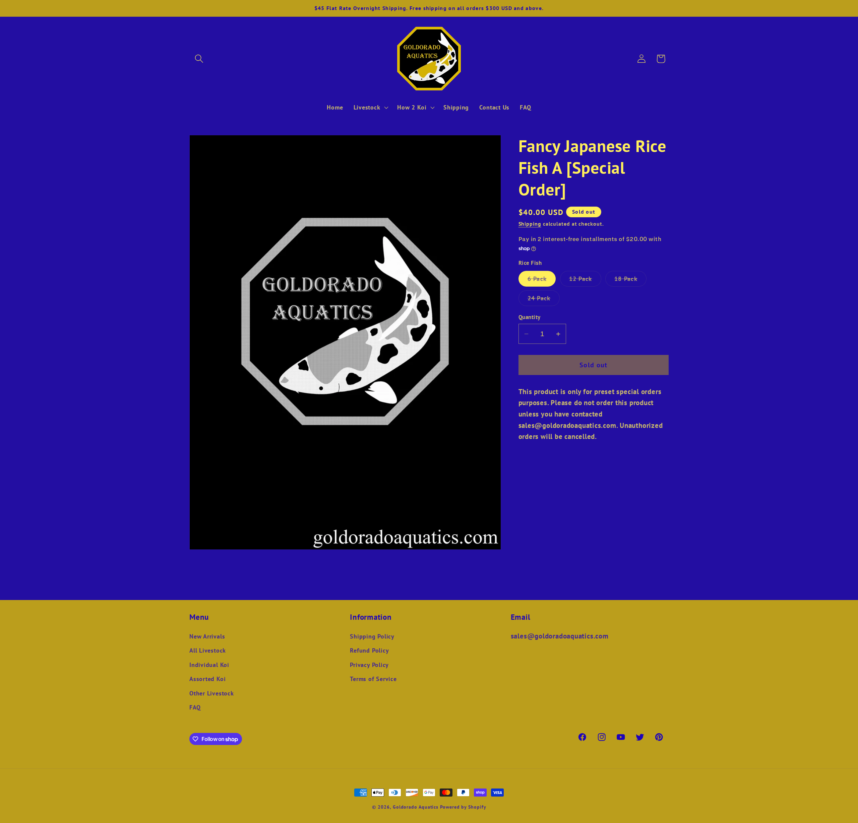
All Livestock (207, 650)
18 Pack (630, 281)
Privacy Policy (369, 665)
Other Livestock (211, 693)
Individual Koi (209, 665)
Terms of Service (373, 679)
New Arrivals (207, 636)
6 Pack (542, 281)
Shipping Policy (372, 636)
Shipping (529, 224)
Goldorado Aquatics (415, 807)
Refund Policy (369, 650)
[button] (198, 58)
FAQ (194, 707)
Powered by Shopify (463, 807)
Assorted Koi (207, 679)
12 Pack (585, 281)
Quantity (529, 317)
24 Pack (544, 300)
